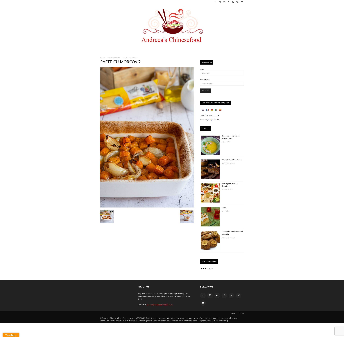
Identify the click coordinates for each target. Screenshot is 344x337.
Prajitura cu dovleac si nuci (232, 160)
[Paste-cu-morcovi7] (147, 207)
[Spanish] (220, 110)
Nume (202, 69)
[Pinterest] (228, 2)
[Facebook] (215, 2)
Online (206, 268)
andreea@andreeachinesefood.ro (160, 305)
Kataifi (224, 208)
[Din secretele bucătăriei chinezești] (172, 25)
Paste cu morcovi (114, 57)
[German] (211, 110)
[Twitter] (233, 2)
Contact (241, 313)
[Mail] (224, 2)
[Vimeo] (237, 2)
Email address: (204, 80)
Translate (216, 120)
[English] (203, 110)
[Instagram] (220, 2)
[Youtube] (242, 2)
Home (102, 57)
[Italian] (216, 110)
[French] (207, 110)
